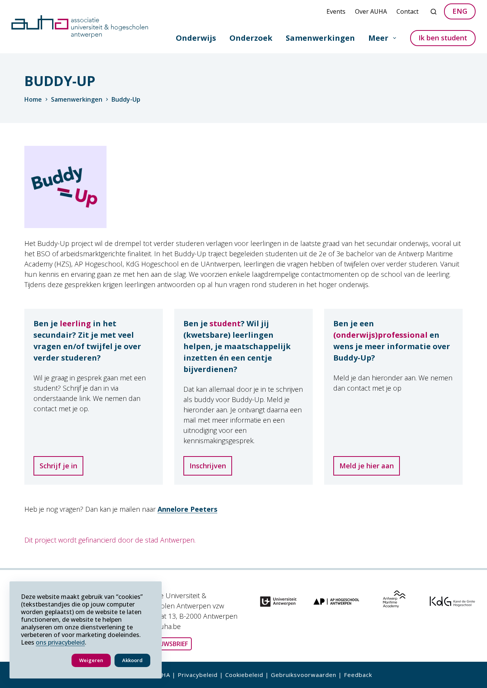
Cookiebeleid (244, 674)
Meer (378, 38)
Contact (407, 11)
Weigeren (91, 660)
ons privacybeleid (60, 642)
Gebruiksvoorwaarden (303, 674)
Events (335, 11)
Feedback (358, 674)
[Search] (433, 11)
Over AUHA (371, 11)
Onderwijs (196, 38)
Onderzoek (250, 38)
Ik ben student (443, 37)
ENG (459, 11)
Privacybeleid (198, 674)
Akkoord (132, 660)
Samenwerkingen (320, 38)
